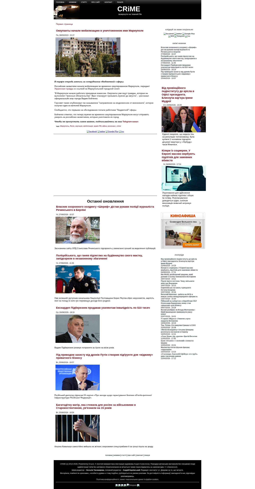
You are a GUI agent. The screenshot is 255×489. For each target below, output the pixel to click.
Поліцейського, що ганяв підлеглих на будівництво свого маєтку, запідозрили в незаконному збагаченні (99, 257)
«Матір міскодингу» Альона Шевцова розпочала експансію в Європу (177, 331)
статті (84, 2)
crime (119, 126)
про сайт (95, 2)
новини (72, 2)
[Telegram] (179, 36)
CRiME (128, 9)
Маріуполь (64, 126)
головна (60, 2)
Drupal (91, 464)
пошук (120, 2)
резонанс (112, 126)
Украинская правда (63, 89)
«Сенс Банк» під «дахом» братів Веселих (179, 336)
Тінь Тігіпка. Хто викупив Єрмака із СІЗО (178, 325)
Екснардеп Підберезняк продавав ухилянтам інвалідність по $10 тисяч (103, 307)
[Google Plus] (112, 131)
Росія (72, 126)
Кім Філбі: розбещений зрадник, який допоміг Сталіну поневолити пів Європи (178, 275)
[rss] (121, 131)
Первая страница (64, 24)
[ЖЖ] (171, 36)
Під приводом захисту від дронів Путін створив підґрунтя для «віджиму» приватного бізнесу (178, 74)
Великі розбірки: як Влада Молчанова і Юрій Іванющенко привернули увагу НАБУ (178, 312)
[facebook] (92, 131)
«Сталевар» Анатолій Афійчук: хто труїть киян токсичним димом (179, 355)
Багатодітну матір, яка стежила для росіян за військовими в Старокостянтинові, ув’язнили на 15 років (96, 406)
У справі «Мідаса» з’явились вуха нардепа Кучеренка (175, 320)
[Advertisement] (105, 164)
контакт (108, 2)
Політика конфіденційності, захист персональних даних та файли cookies (127, 479)
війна (104, 126)
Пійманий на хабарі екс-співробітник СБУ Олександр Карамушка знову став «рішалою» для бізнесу (179, 303)
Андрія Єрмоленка (142, 464)
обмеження (172, 467)
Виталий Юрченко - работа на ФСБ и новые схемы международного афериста (179, 295)
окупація (78, 126)
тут (158, 470)
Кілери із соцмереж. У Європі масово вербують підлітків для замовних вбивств (179, 269)
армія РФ (98, 126)
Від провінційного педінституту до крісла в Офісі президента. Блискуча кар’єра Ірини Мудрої (178, 94)
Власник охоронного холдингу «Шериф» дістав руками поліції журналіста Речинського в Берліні (179, 49)
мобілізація (88, 126)
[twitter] (101, 131)
